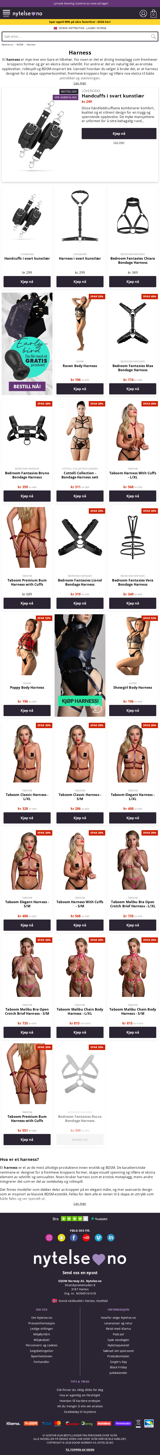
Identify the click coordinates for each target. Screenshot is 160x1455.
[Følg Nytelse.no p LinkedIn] (111, 1240)
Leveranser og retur (118, 1323)
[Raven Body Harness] (80, 295)
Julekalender (119, 1373)
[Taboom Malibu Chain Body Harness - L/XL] (80, 938)
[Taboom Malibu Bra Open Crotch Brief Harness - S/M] (27, 938)
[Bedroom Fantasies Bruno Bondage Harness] (27, 402)
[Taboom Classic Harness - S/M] (80, 723)
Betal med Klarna (118, 1329)
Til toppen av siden (80, 1449)
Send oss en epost (80, 1272)
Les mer (119, 142)
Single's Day (118, 1362)
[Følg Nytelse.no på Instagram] (49, 1240)
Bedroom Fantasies (133, 254)
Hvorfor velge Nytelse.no (118, 1318)
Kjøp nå (119, 133)
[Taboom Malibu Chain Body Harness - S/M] (133, 938)
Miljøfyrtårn (41, 1334)
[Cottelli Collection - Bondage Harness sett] (80, 402)
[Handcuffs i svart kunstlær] (41, 89)
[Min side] (143, 13)
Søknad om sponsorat (118, 1351)
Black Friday (118, 1367)
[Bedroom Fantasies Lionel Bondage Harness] (80, 509)
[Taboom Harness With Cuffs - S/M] (80, 831)
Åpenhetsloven (41, 1356)
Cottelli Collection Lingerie (80, 468)
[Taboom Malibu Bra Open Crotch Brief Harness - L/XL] (133, 831)
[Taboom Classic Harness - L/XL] (27, 723)
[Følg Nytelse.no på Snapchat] (61, 1240)
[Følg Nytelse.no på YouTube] (86, 1240)
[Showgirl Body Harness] (133, 616)
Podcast (118, 1334)
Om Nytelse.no (41, 1318)
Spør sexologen (118, 1340)
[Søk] (153, 36)
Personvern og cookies (42, 1345)
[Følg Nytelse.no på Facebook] (74, 1240)
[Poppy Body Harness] (27, 616)
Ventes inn (80, 1139)
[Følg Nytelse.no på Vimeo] (98, 1240)
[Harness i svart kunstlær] (80, 187)
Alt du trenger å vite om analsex (80, 1406)
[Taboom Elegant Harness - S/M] (27, 831)
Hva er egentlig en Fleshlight (80, 1395)
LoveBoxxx (27, 254)
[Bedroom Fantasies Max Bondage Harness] (133, 295)
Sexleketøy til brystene (80, 1412)
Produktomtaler (118, 1356)
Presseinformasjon (41, 1323)
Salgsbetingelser (41, 1351)
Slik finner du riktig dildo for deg (80, 1390)
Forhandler (41, 1362)
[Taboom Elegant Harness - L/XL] (133, 723)
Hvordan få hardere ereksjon (80, 1401)
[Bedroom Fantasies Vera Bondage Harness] (133, 509)
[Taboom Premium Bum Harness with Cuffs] (27, 509)
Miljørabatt (42, 1340)
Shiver (80, 361)
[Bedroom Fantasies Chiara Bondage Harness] (133, 187)
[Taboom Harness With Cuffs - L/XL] (133, 402)
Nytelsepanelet (118, 1345)
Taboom (133, 468)
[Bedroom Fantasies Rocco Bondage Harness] (80, 1045)
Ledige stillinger (41, 1329)
